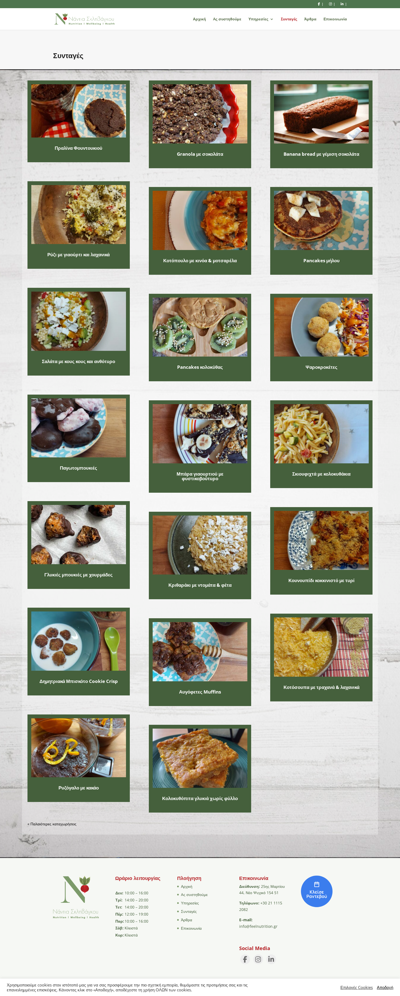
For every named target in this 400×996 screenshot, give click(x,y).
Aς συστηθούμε (227, 19)
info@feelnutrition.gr (258, 926)
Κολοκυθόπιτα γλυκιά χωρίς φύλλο (200, 798)
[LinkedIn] (271, 959)
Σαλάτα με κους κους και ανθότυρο (78, 361)
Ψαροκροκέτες (321, 367)
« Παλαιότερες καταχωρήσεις (51, 823)
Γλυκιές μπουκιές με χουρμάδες (78, 575)
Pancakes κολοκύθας (200, 367)
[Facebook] (245, 959)
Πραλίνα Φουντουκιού (78, 148)
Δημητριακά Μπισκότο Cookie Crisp (78, 681)
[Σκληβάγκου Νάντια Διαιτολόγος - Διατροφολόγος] (317, 905)
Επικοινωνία (335, 19)
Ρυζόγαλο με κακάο (79, 788)
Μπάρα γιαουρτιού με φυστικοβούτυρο (200, 476)
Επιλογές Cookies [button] (356, 987)
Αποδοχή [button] (385, 987)
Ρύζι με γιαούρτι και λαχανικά (78, 254)
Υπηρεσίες (258, 19)
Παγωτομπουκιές (78, 468)
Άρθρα (310, 19)
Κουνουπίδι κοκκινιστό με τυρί (321, 580)
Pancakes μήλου (321, 260)
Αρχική (199, 19)
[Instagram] (258, 959)
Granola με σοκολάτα (200, 154)
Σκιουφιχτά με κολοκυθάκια (321, 474)
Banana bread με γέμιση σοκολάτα (321, 154)
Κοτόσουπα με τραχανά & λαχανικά (321, 687)
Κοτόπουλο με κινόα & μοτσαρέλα (200, 260)
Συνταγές (289, 19)
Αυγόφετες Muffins (200, 692)
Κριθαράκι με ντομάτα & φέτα (200, 585)
